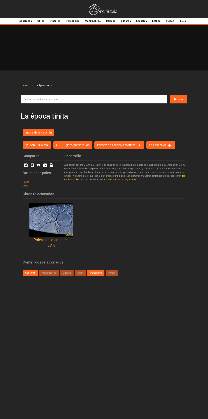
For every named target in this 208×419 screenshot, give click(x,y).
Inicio (25, 85)
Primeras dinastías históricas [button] (116, 145)
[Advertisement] (104, 47)
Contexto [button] (30, 272)
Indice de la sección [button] (38, 132)
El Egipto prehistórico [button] (75, 145)
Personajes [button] (96, 272)
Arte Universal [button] (39, 145)
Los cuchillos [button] (158, 145)
